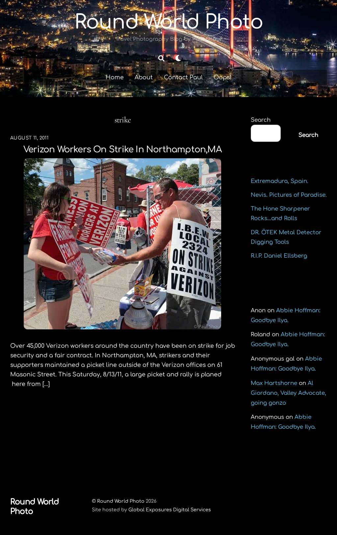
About (144, 77)
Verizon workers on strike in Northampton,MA (122, 149)
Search (261, 120)
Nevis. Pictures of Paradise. (289, 195)
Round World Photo (120, 501)
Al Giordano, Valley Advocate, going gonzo (288, 393)
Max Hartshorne (274, 383)
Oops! (222, 77)
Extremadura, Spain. (279, 181)
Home (115, 77)
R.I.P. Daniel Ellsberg (279, 256)
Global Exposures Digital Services (169, 509)
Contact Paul (183, 77)
